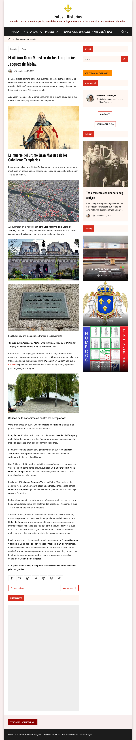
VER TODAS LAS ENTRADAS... (97, 73)
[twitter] (19, 578)
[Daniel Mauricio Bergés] (10, 71)
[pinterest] (43, 578)
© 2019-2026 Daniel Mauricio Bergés (77, 734)
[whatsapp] (27, 578)
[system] (122, 31)
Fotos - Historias (68, 16)
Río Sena (12, 364)
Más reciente (19, 588)
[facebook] (11, 578)
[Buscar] (126, 31)
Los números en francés (26, 39)
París (24, 49)
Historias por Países (39, 31)
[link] (59, 578)
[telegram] (35, 578)
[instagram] (51, 578)
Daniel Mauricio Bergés (106, 95)
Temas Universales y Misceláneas (87, 31)
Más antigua (68, 588)
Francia (13, 49)
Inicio (15, 31)
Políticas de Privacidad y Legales (28, 734)
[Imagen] (105, 164)
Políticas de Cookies (52, 734)
